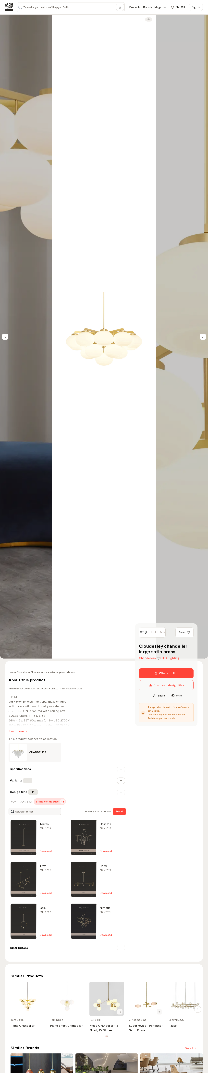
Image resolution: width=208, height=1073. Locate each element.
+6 (120, 1011)
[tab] (13, 801)
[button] (107, 1036)
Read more (16, 731)
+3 (159, 1011)
